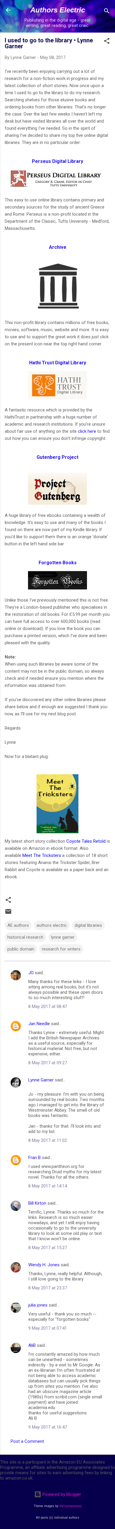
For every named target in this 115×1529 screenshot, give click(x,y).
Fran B (34, 1157)
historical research (25, 937)
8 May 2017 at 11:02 (47, 1140)
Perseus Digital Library (57, 161)
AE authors (18, 925)
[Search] (106, 12)
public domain (20, 949)
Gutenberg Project (57, 457)
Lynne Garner (41, 1080)
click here (87, 431)
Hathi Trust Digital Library (57, 363)
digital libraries (88, 925)
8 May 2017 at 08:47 (47, 1006)
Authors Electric (57, 10)
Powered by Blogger (61, 1494)
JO (31, 972)
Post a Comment (27, 1441)
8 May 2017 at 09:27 (47, 1062)
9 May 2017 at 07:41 (47, 1328)
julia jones (37, 1305)
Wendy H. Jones (44, 1264)
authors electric (52, 925)
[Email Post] (8, 913)
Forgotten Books (58, 562)
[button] (106, 42)
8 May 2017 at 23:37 (47, 1288)
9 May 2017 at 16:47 (47, 1427)
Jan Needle (39, 1023)
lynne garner (63, 937)
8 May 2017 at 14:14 (47, 1186)
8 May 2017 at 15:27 (47, 1247)
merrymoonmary (70, 1506)
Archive (57, 247)
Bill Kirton (37, 1203)
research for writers (61, 949)
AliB (32, 1345)
